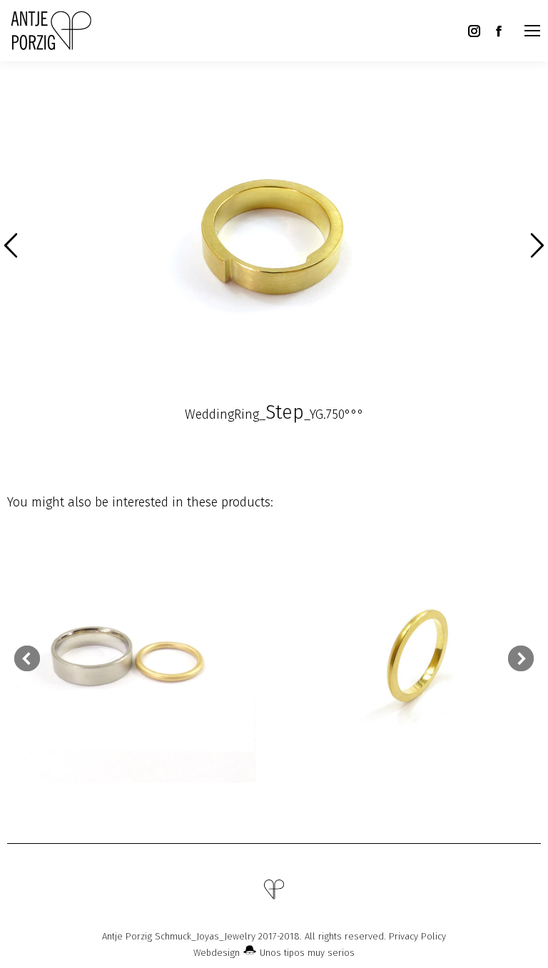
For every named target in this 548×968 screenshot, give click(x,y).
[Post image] (131, 658)
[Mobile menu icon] (532, 30)
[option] (274, 239)
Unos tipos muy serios (306, 952)
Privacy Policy (417, 936)
